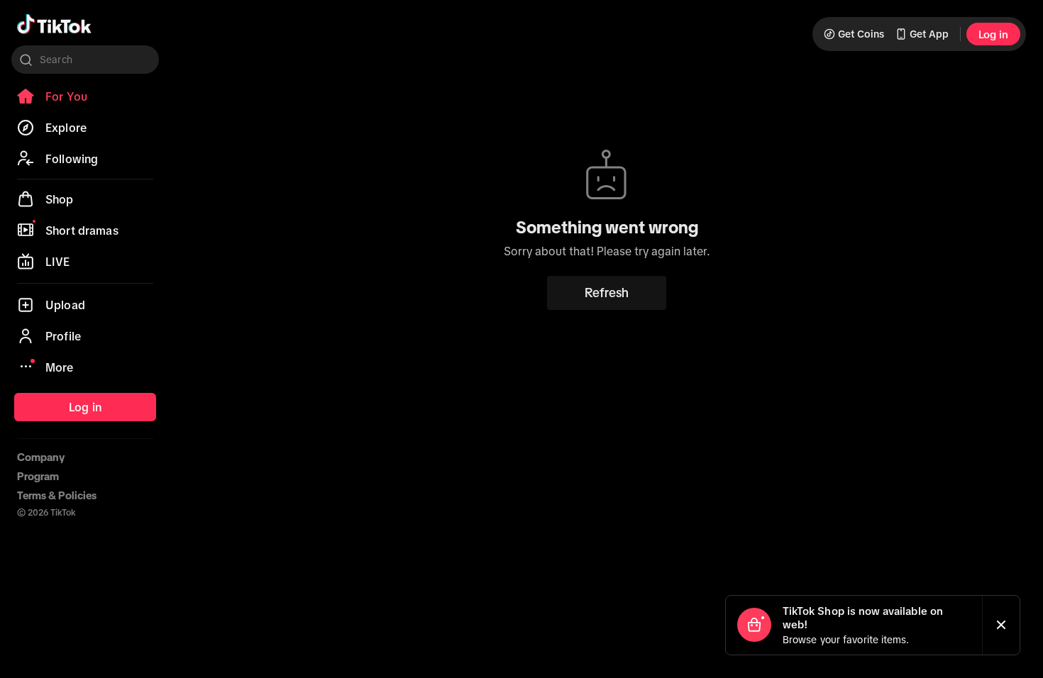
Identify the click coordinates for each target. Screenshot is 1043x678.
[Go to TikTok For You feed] (54, 24)
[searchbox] (85, 59)
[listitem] (85, 96)
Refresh (607, 293)
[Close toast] (1001, 625)
